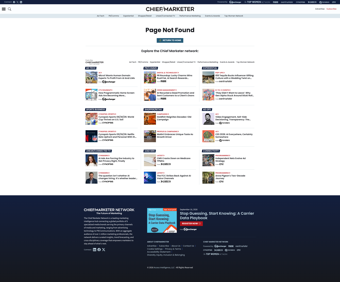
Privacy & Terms (173, 249)
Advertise (320, 9)
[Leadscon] (166, 164)
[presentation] (91, 77)
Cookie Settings (155, 249)
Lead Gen (150, 151)
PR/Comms (114, 16)
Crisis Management (166, 90)
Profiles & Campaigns (167, 131)
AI (99, 73)
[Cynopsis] (300, 2)
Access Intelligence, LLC (164, 267)
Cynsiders (103, 155)
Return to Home (171, 40)
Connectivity (211, 151)
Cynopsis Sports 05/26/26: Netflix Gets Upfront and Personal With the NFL (117, 137)
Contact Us (188, 246)
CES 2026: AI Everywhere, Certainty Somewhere (234, 135)
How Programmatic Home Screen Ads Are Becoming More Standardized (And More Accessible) (116, 96)
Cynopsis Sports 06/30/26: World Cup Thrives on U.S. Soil (116, 118)
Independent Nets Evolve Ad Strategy (230, 159)
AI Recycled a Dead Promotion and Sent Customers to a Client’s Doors (175, 94)
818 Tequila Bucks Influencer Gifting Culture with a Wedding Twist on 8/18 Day (234, 78)
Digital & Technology (167, 73)
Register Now (190, 223)
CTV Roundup (105, 90)
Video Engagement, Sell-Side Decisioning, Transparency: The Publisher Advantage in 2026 (232, 119)
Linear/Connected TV (165, 16)
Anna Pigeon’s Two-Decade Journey (230, 177)
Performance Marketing (190, 16)
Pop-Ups (219, 73)
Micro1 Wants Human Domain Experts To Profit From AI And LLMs (117, 77)
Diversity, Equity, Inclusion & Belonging (166, 255)
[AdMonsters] (324, 2)
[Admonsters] (224, 123)
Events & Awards (212, 16)
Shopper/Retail (145, 16)
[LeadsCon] (312, 2)
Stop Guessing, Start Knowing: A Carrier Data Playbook (217, 216)
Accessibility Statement (158, 252)
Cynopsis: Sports (107, 114)
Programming (222, 155)
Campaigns (162, 114)
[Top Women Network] (257, 2)
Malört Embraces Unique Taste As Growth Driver (175, 135)
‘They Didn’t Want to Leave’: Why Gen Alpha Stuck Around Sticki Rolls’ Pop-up (234, 95)
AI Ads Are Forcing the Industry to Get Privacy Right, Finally (116, 159)
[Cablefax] (334, 2)
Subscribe (331, 9)
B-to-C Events (222, 90)
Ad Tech (100, 16)
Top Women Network (233, 16)
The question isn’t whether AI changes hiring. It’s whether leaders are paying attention (118, 178)
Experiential (128, 16)
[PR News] (275, 2)
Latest (160, 155)
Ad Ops (207, 109)
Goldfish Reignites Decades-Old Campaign (174, 118)
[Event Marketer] (287, 2)
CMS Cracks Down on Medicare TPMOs (173, 159)
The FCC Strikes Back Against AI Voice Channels (174, 177)
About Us (175, 246)
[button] (4, 9)
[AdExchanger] (235, 2)
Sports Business (95, 109)
